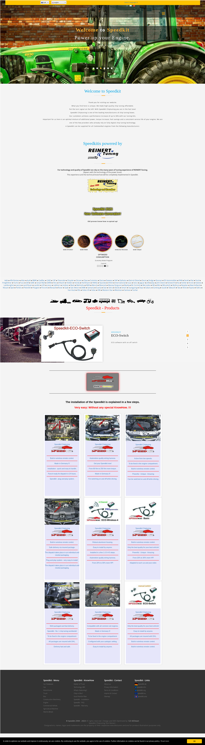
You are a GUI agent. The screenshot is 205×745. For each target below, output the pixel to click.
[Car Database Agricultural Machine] (150, 301)
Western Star (107, 290)
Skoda (117, 287)
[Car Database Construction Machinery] (121, 301)
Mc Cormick (136, 285)
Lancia (18, 285)
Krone (191, 283)
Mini (158, 285)
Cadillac (42, 280)
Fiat (192, 280)
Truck (45, 693)
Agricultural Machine (50, 709)
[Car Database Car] (77, 301)
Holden (69, 283)
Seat (105, 287)
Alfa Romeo (14, 280)
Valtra (198, 287)
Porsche (44, 287)
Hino (55, 283)
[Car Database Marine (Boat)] (54, 301)
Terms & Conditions (111, 690)
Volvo (93, 290)
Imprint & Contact (110, 693)
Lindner (65, 285)
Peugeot (36, 287)
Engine (45, 702)
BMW (34, 280)
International (120, 283)
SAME (83, 287)
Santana (90, 287)
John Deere (160, 283)
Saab (67, 287)
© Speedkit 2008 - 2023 (76, 721)
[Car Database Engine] (95, 301)
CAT (54, 280)
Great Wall (40, 283)
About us (107, 684)
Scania (98, 287)
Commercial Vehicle (50, 706)
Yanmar (127, 290)
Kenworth (171, 283)
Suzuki (164, 287)
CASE (49, 280)
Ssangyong (132, 287)
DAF (116, 280)
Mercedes (146, 285)
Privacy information (111, 687)
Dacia (102, 280)
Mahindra (80, 285)
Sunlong (156, 287)
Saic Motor (74, 287)
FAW (180, 280)
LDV (43, 285)
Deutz (144, 280)
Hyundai (102, 283)
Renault (53, 287)
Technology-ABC (79, 687)
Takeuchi (172, 287)
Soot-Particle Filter (80, 696)
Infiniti (110, 283)
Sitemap (107, 696)
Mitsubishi (166, 285)
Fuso (22, 283)
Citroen (79, 280)
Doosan (159, 280)
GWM (49, 283)
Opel (12, 287)
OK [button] (194, 741)
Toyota (191, 287)
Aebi (6, 280)
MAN (88, 285)
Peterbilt (27, 287)
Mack (72, 285)
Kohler (184, 283)
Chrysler (70, 280)
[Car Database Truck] (65, 301)
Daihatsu (123, 280)
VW (99, 290)
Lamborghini (9, 285)
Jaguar (142, 283)
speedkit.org (141, 690)
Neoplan (184, 285)
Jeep (152, 283)
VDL (78, 290)
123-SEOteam (133, 721)
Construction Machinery (52, 699)
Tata (179, 287)
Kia (178, 283)
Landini (37, 285)
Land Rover (27, 285)
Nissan (5, 287)
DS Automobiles (170, 280)
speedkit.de (142, 684)
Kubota (198, 283)
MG (153, 285)
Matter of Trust (79, 684)
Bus (44, 696)
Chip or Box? (78, 693)
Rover (60, 287)
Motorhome (47, 690)
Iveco (135, 283)
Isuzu (129, 283)
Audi (29, 280)
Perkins (19, 287)
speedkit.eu (142, 693)
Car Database (48, 684)
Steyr (141, 287)
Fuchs (16, 283)
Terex (185, 287)
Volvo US (85, 290)
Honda (77, 283)
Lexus (49, 285)
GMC (32, 283)
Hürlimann (86, 283)
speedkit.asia (142, 696)
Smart (124, 287)
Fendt (186, 280)
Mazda (126, 285)
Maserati (102, 285)
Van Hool (71, 290)
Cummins (94, 280)
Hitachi (61, 283)
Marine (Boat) (48, 712)
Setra (111, 287)
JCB (147, 283)
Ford (197, 280)
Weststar (118, 290)
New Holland (195, 285)
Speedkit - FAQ (79, 702)
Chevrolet (61, 280)
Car (44, 687)
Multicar (176, 285)
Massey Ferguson (115, 285)
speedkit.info (141, 687)
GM (27, 283)
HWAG (94, 283)
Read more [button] (165, 741)
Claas (86, 280)
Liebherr (56, 285)
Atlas (23, 280)
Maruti (94, 285)
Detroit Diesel (134, 280)
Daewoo (109, 280)
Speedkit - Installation (81, 699)
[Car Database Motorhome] (87, 301)
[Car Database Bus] (104, 301)
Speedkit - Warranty (81, 706)
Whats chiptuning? (80, 690)
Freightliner (7, 283)
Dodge (151, 280)
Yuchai (135, 290)
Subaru (148, 287)
